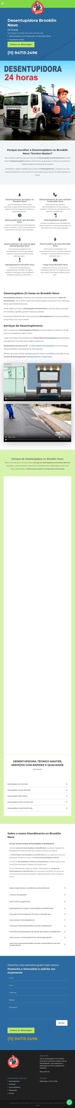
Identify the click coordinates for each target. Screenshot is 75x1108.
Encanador (12, 1084)
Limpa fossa (47, 357)
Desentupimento (14, 1081)
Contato (11, 1093)
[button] (69, 1102)
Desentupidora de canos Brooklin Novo (55, 245)
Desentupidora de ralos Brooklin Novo (20, 221)
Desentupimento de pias (55, 220)
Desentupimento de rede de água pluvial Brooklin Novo (19, 245)
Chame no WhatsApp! (21, 44)
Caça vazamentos (14, 1087)
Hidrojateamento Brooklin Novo (19, 264)
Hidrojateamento (34, 357)
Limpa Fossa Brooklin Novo (55, 264)
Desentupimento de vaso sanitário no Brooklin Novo (55, 200)
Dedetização (13, 1090)
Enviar (62, 1023)
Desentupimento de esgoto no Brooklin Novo (20, 200)
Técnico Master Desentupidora (42, 346)
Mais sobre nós (45, 1072)
